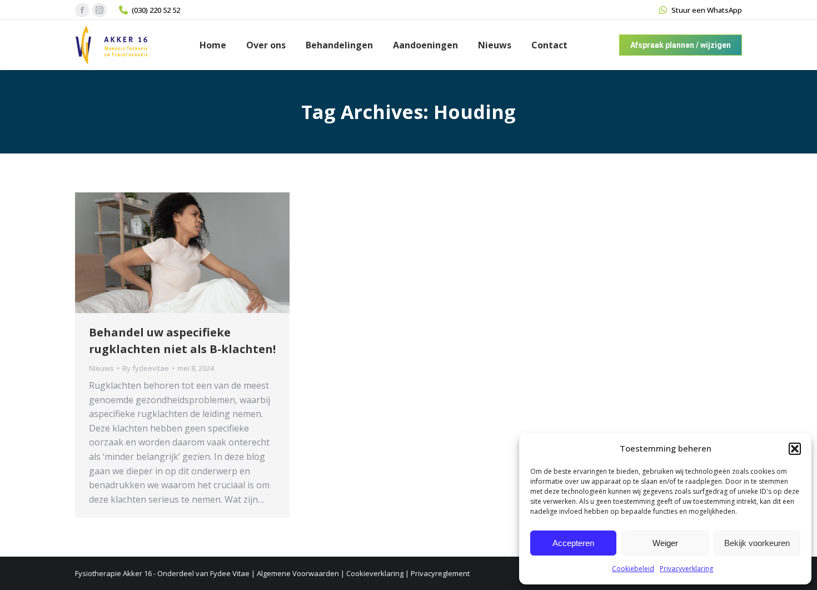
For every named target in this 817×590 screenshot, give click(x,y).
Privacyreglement (440, 573)
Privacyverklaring (686, 568)
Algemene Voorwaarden (298, 573)
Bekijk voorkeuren (757, 543)
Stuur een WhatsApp (706, 10)
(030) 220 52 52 (156, 10)
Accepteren (573, 543)
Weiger (665, 543)
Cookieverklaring (374, 573)
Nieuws (101, 368)
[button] (794, 448)
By (145, 368)
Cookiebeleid (633, 568)
